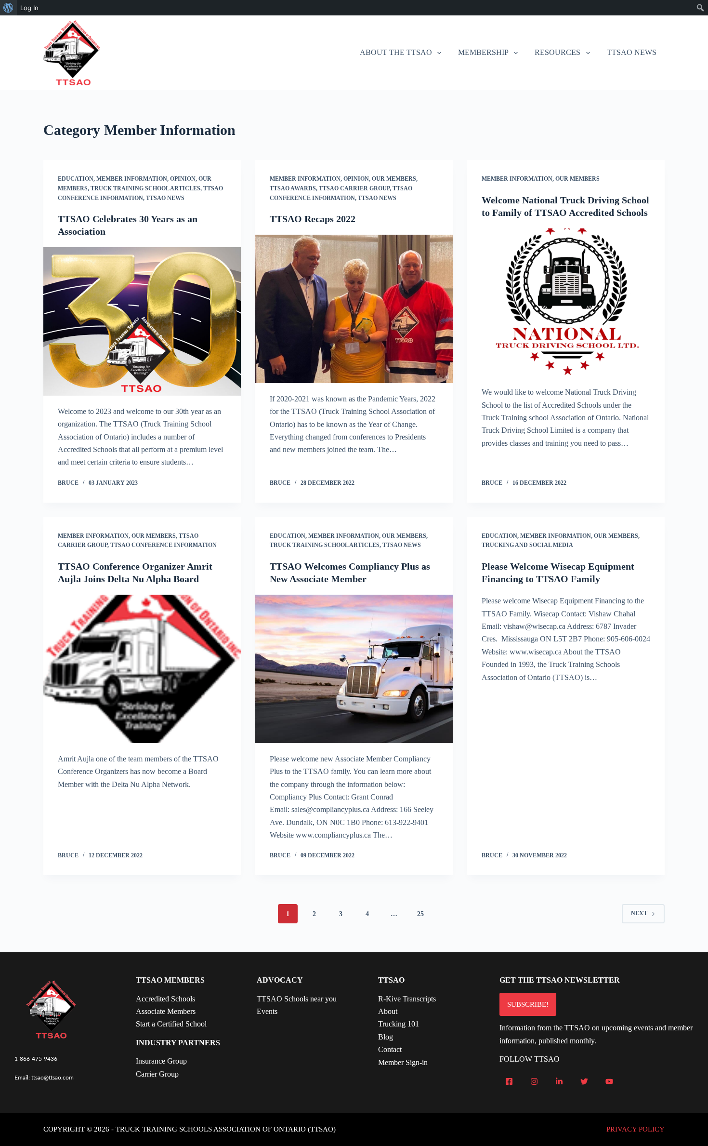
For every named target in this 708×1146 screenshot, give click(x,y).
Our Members (394, 178)
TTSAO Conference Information (163, 545)
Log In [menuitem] (29, 8)
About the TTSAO (396, 52)
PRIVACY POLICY (635, 1129)
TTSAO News (631, 52)
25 (420, 914)
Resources (557, 52)
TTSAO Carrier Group (354, 188)
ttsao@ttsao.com (52, 1077)
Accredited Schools (165, 999)
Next (639, 913)
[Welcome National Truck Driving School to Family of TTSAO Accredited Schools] (566, 302)
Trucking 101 (398, 1024)
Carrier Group (157, 1074)
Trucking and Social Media (527, 545)
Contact (390, 1049)
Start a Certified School (171, 1024)
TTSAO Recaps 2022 (312, 218)
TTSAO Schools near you (297, 999)
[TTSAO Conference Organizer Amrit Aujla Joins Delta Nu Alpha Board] (142, 669)
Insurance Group (161, 1061)
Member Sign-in (403, 1062)
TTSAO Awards (293, 188)
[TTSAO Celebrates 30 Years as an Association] (142, 321)
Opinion (183, 178)
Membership (483, 52)
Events (267, 1011)
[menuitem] (8, 7)
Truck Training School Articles (145, 188)
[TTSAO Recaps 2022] (354, 309)
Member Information (131, 178)
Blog (385, 1037)
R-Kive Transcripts (407, 999)
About (387, 1011)
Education (75, 178)
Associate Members (166, 1011)
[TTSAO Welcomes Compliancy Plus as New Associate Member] (354, 669)
